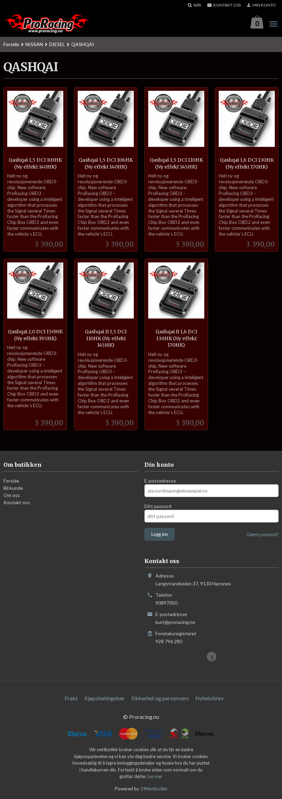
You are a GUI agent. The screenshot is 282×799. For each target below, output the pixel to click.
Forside (11, 44)
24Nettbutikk (153, 788)
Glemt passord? (263, 534)
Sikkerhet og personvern (160, 698)
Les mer (155, 776)
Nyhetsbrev (209, 698)
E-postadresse (160, 481)
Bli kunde (13, 488)
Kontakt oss (16, 502)
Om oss (11, 495)
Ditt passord (157, 506)
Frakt (71, 698)
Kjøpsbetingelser (104, 698)
